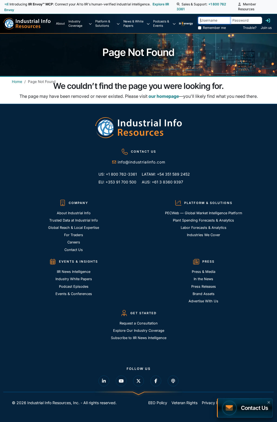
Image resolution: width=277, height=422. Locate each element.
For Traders (73, 235)
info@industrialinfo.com (141, 162)
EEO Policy (157, 402)
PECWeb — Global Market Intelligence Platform (203, 213)
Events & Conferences (73, 294)
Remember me (214, 28)
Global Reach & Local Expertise (73, 228)
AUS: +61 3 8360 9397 (162, 182)
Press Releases (203, 286)
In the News (203, 279)
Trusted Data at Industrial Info (73, 220)
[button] (179, 4)
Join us (266, 28)
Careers (73, 242)
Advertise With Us (203, 301)
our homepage (164, 96)
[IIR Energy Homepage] (186, 24)
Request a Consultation (139, 323)
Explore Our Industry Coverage (138, 331)
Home (17, 81)
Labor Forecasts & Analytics (203, 228)
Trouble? (249, 28)
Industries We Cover (203, 235)
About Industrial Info (74, 213)
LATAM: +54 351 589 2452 (162, 174)
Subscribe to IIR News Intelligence (138, 338)
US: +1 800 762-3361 (117, 174)
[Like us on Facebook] (155, 381)
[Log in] (268, 20)
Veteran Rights (184, 402)
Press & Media (203, 272)
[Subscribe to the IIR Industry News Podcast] (173, 381)
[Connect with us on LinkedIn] (103, 381)
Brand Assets (204, 294)
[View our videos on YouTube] (121, 381)
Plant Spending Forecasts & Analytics (203, 220)
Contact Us (73, 250)
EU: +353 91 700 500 (117, 182)
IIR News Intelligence (73, 272)
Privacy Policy (214, 402)
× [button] (269, 402)
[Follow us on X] (138, 381)
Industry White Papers (73, 279)
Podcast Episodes (73, 286)
